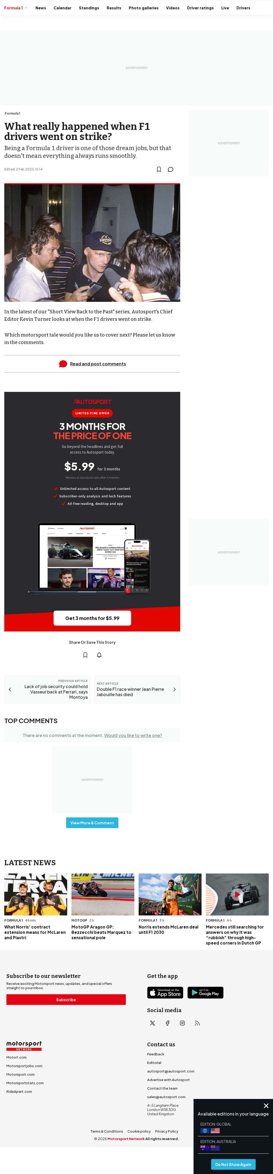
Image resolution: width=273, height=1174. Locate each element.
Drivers (243, 7)
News (40, 7)
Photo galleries (144, 7)
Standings (89, 7)
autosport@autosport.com (170, 1071)
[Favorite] (159, 169)
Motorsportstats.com (25, 1083)
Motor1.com (16, 1057)
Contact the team (162, 1088)
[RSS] (197, 1023)
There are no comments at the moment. (92, 735)
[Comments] (172, 169)
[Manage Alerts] (99, 655)
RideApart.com (19, 1091)
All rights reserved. (162, 1139)
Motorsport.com (20, 1074)
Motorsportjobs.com (24, 1066)
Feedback (155, 1054)
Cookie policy (139, 1131)
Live (225, 7)
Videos (173, 7)
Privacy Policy (166, 1131)
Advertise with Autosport (168, 1080)
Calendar (62, 7)
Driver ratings (200, 7)
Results (114, 7)
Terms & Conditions (106, 1131)
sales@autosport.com (166, 1097)
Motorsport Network (126, 1139)
